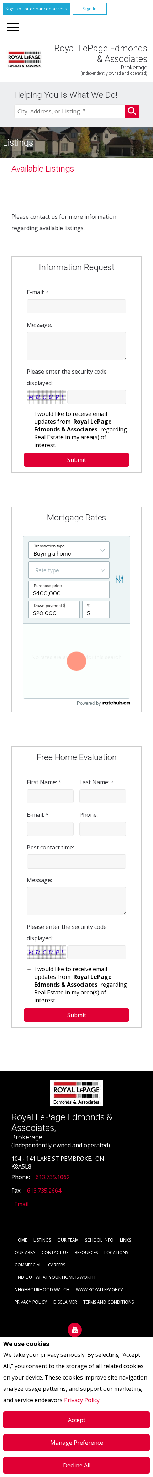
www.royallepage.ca (100, 1290)
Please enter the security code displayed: (67, 377)
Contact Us (55, 1252)
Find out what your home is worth (55, 1277)
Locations (116, 1252)
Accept (76, 1420)
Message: (39, 325)
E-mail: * (38, 292)
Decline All (76, 1465)
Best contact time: (50, 847)
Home (21, 1240)
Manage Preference (76, 1443)
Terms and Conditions (108, 1302)
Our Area (25, 1252)
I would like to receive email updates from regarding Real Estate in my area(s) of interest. (80, 429)
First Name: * (44, 782)
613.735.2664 (44, 1190)
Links (125, 1240)
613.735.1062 (53, 1177)
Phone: (88, 815)
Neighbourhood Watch (42, 1290)
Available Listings (42, 169)
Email (21, 1204)
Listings (42, 1240)
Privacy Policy (82, 1400)
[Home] (24, 59)
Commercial (28, 1265)
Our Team (68, 1240)
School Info (99, 1240)
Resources (86, 1252)
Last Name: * (96, 782)
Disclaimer (65, 1302)
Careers (56, 1265)
